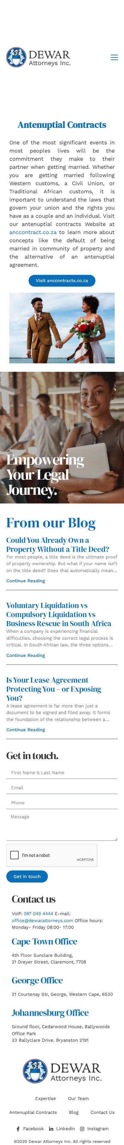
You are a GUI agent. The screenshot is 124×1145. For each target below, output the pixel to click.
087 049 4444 (38, 913)
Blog (74, 1112)
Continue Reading (25, 581)
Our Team (78, 1098)
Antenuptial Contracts (33, 1112)
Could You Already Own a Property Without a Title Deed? (57, 544)
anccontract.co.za (33, 232)
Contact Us (103, 1112)
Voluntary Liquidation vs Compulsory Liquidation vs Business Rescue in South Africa (58, 614)
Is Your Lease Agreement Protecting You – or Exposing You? (53, 689)
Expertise (45, 1098)
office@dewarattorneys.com (42, 920)
